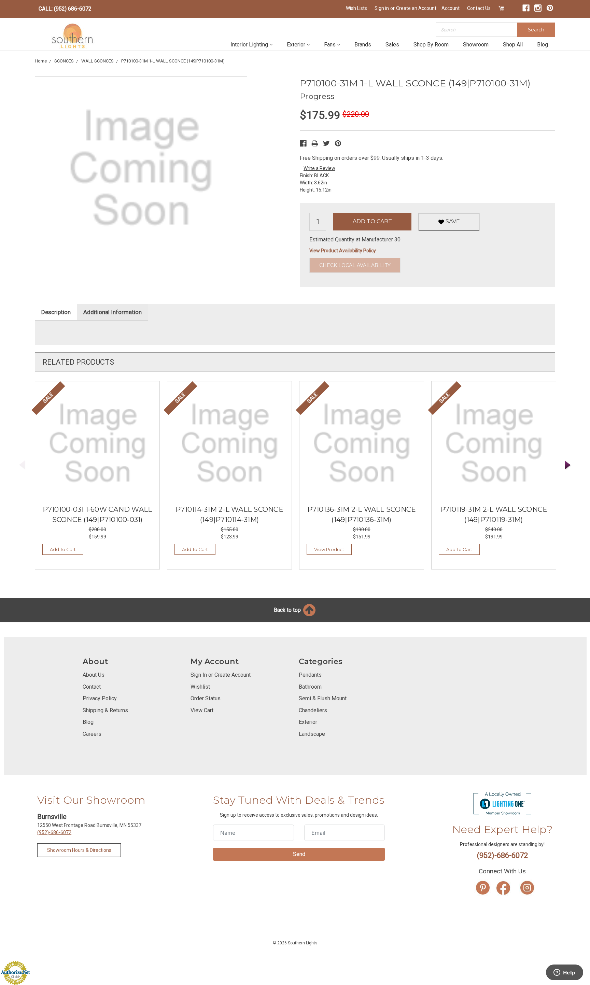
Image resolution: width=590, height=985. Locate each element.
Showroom (476, 44)
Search (536, 30)
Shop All (513, 44)
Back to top (288, 610)
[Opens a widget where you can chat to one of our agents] (564, 973)
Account (450, 8)
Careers (92, 734)
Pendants (310, 675)
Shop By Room (431, 44)
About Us (93, 675)
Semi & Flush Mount (323, 698)
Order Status (206, 698)
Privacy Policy (100, 698)
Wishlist (200, 687)
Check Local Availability (355, 265)
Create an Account (416, 8)
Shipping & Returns (105, 710)
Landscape (312, 734)
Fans (330, 44)
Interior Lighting (249, 44)
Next (568, 465)
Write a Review (319, 168)
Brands (362, 44)
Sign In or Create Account (221, 675)
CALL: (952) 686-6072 (65, 8)
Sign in (382, 8)
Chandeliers (313, 710)
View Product (329, 549)
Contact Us (479, 8)
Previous (22, 465)
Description (56, 312)
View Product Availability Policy (342, 250)
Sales (392, 44)
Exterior (296, 44)
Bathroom (310, 687)
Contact (92, 687)
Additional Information (112, 312)
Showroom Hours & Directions (79, 850)
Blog (542, 44)
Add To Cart (63, 549)
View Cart (202, 710)
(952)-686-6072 (54, 832)
